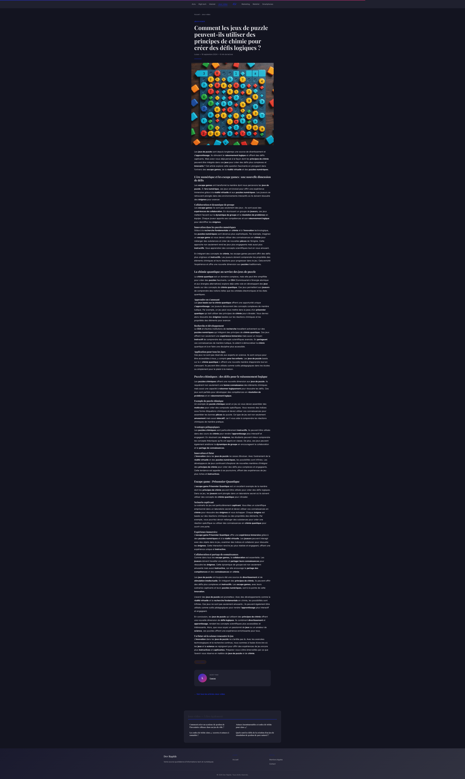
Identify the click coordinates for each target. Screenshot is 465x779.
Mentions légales (276, 760)
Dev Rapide (170, 756)
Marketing (246, 4)
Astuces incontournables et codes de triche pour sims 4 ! (254, 725)
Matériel (256, 4)
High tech (202, 4)
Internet (212, 4)
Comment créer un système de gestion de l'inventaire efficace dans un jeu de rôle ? (207, 725)
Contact (272, 764)
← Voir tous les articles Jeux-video (209, 694)
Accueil (197, 14)
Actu (194, 4)
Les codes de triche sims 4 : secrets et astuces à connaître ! (209, 733)
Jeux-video (223, 4)
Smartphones (267, 4)
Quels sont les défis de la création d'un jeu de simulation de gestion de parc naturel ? (255, 733)
